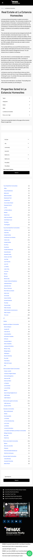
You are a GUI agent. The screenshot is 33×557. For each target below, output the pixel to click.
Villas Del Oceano (8, 363)
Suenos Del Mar (7, 298)
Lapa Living (6, 269)
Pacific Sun (6, 437)
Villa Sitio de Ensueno (9, 453)
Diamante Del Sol (8, 205)
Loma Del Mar (7, 388)
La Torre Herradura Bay (9, 421)
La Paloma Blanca (8, 210)
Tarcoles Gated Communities (9, 456)
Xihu (5, 365)
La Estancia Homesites (8, 111)
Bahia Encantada (7, 195)
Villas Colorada (7, 307)
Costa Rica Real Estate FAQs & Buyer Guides (15, 489)
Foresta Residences (8, 249)
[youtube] (16, 521)
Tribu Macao (7, 360)
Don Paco (6, 244)
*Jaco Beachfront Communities (10, 185)
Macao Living (7, 348)
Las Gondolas (7, 385)
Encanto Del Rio (7, 405)
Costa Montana (7, 458)
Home (2, 8)
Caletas (5, 321)
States (4, 104)
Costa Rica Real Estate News (12, 492)
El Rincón (6, 338)
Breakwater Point (8, 198)
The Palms (6, 222)
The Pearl (6, 302)
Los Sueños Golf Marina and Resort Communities (15, 430)
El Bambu (6, 448)
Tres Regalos (7, 224)
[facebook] (4, 521)
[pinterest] (12, 521)
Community (7, 147)
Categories (5, 101)
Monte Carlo (6, 278)
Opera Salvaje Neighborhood (10, 392)
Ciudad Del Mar (7, 235)
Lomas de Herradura (8, 428)
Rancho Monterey (8, 355)
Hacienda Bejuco (8, 341)
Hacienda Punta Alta (8, 461)
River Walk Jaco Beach (9, 290)
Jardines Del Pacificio (9, 346)
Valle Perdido (7, 395)
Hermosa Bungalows (8, 376)
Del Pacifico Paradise (8, 336)
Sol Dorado (6, 295)
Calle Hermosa (7, 403)
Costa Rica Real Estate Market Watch (15, 553)
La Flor (5, 207)
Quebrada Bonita (8, 283)
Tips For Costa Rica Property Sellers (13, 498)
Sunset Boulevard (8, 300)
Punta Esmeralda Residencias (10, 450)
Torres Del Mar (7, 305)
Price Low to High (6, 115)
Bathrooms (7, 158)
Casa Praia (6, 232)
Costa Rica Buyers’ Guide (17, 555)
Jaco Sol (6, 264)
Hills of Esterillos (8, 343)
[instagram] (20, 521)
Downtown (6, 247)
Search (16, 172)
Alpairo (5, 443)
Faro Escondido (7, 416)
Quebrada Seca (7, 285)
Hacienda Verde (7, 254)
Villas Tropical (7, 312)
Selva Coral (6, 293)
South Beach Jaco (8, 219)
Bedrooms (7, 154)
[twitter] (8, 521)
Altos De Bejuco (7, 326)
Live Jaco (6, 271)
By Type (6, 139)
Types (4, 98)
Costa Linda (6, 240)
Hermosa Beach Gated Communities (11, 368)
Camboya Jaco (7, 230)
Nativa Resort (7, 463)
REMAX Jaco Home (7, 551)
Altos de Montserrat (8, 411)
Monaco (6, 276)
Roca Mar (6, 358)
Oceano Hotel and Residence (10, 281)
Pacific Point (6, 215)
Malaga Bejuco (7, 351)
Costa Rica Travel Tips (10, 494)
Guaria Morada (7, 252)
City (5, 143)
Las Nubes (6, 425)
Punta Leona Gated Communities (10, 441)
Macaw (5, 273)
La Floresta (6, 418)
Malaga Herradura (8, 433)
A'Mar (5, 188)
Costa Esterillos (7, 334)
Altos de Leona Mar (8, 445)
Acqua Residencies (8, 190)
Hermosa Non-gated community (10, 400)
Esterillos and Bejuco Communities (11, 324)
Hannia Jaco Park (8, 256)
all (3, 318)
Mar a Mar (6, 435)
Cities (4, 108)
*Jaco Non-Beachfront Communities (11, 227)
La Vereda (6, 266)
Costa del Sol (7, 331)
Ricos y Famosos (8, 288)
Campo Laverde (7, 371)
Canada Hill (6, 329)
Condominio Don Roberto (9, 237)
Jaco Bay (6, 259)
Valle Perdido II (7, 397)
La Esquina (6, 383)
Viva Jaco (6, 315)
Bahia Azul (6, 193)
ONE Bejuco (6, 353)
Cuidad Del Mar (7, 242)
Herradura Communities (8, 408)
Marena (5, 212)
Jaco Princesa (7, 261)
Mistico (5, 390)
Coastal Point (7, 200)
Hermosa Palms (7, 380)
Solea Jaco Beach (8, 217)
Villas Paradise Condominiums (10, 310)
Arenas (5, 413)
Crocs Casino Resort (8, 202)
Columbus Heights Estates (10, 373)
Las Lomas (6, 423)
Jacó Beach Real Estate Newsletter (13, 496)
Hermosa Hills (7, 378)
